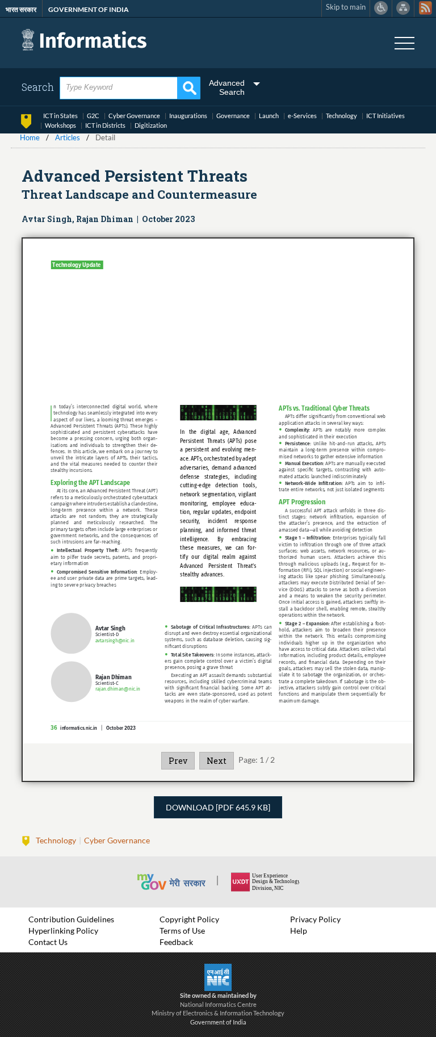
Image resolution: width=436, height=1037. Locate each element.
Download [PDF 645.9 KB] (218, 807)
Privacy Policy (315, 919)
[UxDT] (265, 882)
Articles (67, 137)
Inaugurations (188, 115)
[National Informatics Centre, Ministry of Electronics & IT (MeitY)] (218, 976)
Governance (233, 115)
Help (298, 930)
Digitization (151, 125)
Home (30, 137)
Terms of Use (182, 930)
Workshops (60, 125)
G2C (93, 115)
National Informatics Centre (218, 1004)
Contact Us (48, 942)
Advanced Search (227, 87)
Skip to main (346, 7)
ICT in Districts (105, 125)
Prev (178, 760)
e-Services (302, 115)
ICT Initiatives (385, 115)
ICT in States (60, 115)
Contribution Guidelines (71, 919)
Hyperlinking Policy (63, 930)
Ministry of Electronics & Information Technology (218, 1013)
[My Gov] (183, 882)
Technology (341, 115)
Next (217, 760)
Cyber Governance (134, 115)
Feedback (176, 942)
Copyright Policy (189, 919)
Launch (269, 115)
